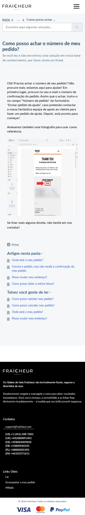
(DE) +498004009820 (18, 442)
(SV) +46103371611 (17, 453)
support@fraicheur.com (18, 427)
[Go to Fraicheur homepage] (16, 7)
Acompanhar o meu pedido (20, 482)
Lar (7, 477)
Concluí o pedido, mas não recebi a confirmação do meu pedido (43, 268)
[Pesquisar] (77, 27)
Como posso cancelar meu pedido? (33, 305)
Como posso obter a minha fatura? (33, 284)
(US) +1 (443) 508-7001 (19, 434)
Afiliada (9, 488)
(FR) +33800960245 (17, 446)
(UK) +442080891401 (18, 438)
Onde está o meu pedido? (27, 260)
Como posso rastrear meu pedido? (33, 299)
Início (6, 19)
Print (15, 244)
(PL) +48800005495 (17, 450)
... (18, 19)
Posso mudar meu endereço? (29, 277)
